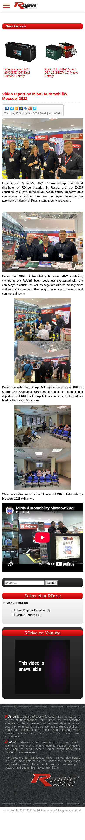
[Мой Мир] (21, 108)
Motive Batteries (26, 615)
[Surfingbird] (34, 108)
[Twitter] (12, 108)
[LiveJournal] (25, 108)
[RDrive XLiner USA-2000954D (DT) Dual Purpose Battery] (20, 66)
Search (51, 582)
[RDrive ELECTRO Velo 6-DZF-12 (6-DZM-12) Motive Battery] (61, 66)
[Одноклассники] (16, 108)
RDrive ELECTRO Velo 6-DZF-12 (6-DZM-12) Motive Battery (61, 73)
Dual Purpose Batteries (31, 610)
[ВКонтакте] (7, 108)
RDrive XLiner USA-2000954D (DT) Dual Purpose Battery (17, 73)
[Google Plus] (30, 108)
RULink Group (46, 810)
